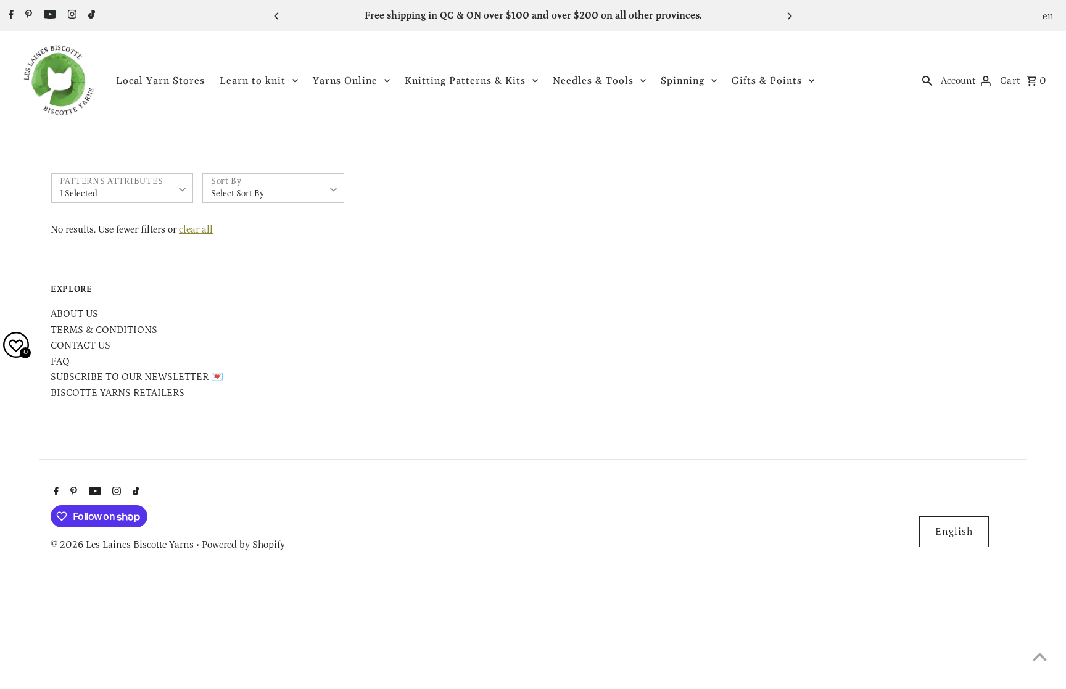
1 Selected (78, 194)
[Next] (789, 16)
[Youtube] (48, 16)
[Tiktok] (90, 16)
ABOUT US (74, 314)
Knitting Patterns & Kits (465, 81)
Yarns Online (345, 81)
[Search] (927, 80)
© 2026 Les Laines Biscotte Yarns (123, 544)
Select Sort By (237, 194)
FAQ (60, 361)
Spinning (682, 81)
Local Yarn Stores (160, 81)
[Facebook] (10, 16)
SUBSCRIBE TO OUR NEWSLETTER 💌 (137, 376)
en (1048, 16)
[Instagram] (70, 16)
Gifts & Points (767, 81)
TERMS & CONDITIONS (104, 330)
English (954, 531)
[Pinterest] (27, 16)
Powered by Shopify (243, 544)
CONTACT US (80, 345)
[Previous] (277, 16)
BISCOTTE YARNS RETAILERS (117, 392)
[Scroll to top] (1040, 656)
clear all (196, 229)
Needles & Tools (593, 81)
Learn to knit (253, 81)
